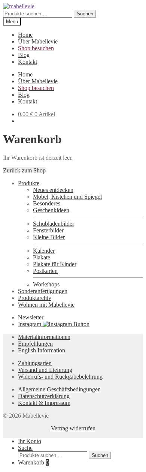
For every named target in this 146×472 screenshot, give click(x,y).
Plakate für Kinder (54, 264)
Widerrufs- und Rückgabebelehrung (60, 376)
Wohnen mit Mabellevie (46, 304)
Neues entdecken (53, 190)
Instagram (30, 324)
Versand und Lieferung (45, 370)
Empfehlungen (35, 343)
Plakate (41, 257)
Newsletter (30, 317)
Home (25, 34)
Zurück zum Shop (24, 170)
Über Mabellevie (38, 41)
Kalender (44, 250)
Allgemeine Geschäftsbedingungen (59, 389)
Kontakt (27, 61)
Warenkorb (33, 462)
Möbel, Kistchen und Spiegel (67, 196)
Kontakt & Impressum (44, 403)
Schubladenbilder (53, 223)
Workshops (46, 284)
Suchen (85, 13)
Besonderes (46, 203)
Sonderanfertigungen (42, 291)
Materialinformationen (44, 337)
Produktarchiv (34, 298)
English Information (41, 350)
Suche (25, 448)
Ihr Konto (29, 441)
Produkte (28, 183)
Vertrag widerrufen (73, 428)
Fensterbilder (48, 230)
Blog (24, 55)
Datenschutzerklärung (44, 396)
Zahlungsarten (35, 363)
